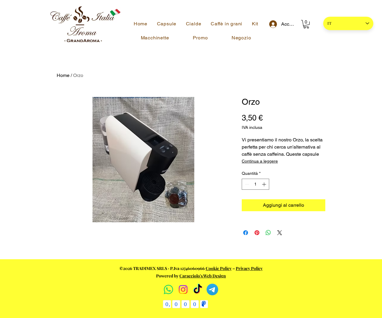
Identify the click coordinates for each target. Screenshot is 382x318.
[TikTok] (198, 289)
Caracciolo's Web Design (202, 276)
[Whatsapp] (168, 289)
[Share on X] (279, 232)
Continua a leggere (260, 161)
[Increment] (264, 184)
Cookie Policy (219, 268)
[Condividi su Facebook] (245, 232)
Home (63, 75)
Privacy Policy (249, 268)
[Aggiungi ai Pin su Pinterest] (257, 232)
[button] (306, 24)
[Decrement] (246, 184)
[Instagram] (183, 289)
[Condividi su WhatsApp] (268, 232)
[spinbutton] (255, 184)
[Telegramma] (212, 289)
